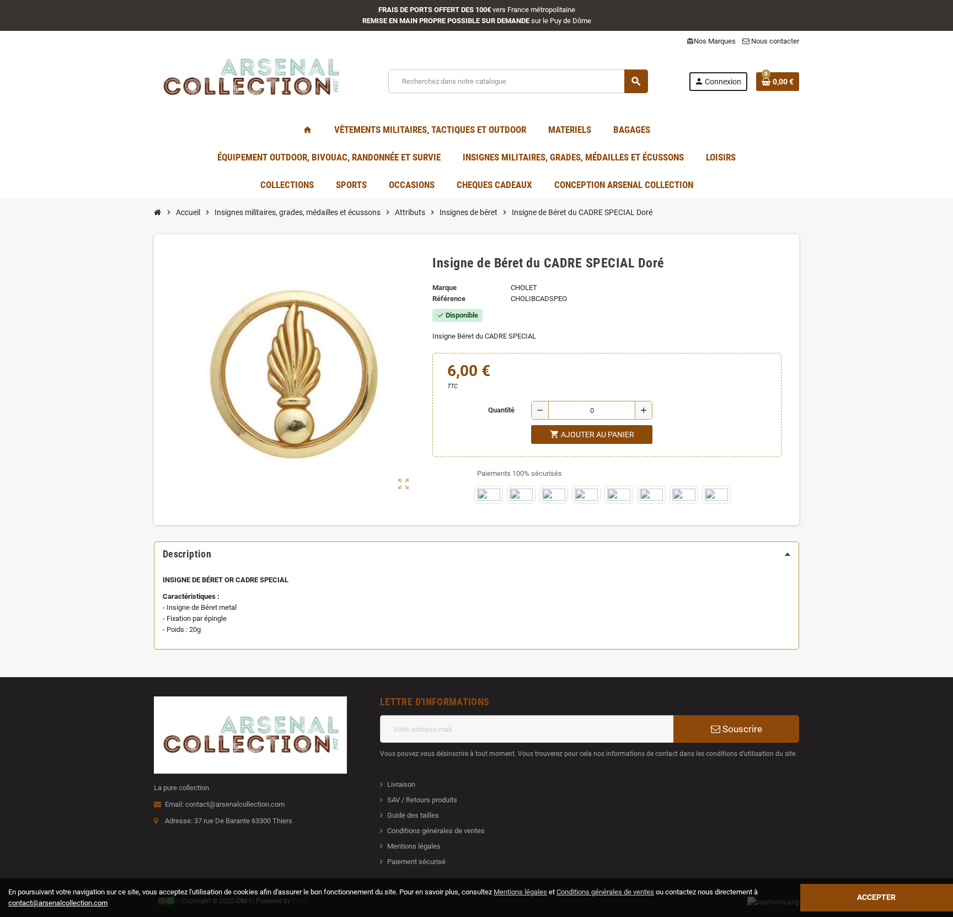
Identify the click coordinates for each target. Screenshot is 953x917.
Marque (444, 287)
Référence (448, 298)
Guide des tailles (413, 815)
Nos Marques (711, 41)
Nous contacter (774, 41)
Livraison (401, 784)
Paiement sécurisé (416, 861)
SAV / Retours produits (422, 800)
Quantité (501, 410)
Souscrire (741, 728)
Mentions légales (414, 846)
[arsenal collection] (250, 81)
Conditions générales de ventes (436, 831)
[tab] (476, 554)
